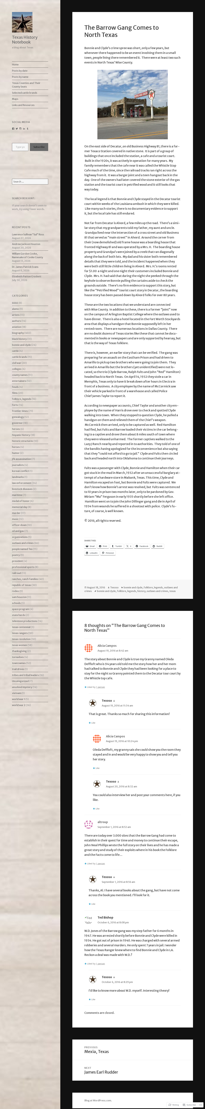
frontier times (20, 410)
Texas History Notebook (25, 40)
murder (16, 513)
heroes (16, 428)
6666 (15, 302)
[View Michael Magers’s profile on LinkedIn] (24, 128)
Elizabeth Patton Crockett (26, 276)
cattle (15, 350)
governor (17, 422)
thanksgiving (19, 651)
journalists (18, 464)
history (141, 591)
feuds (15, 386)
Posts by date (19, 70)
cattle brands (19, 356)
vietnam (16, 693)
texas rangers (20, 633)
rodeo (15, 591)
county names (20, 374)
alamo (15, 308)
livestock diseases (22, 488)
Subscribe (39, 146)
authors (16, 320)
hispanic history (21, 434)
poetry (16, 555)
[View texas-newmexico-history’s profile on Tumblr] (27, 128)
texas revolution (21, 639)
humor (16, 452)
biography (18, 332)
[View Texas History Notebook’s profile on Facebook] (13, 128)
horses (16, 446)
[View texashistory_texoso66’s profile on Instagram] (20, 128)
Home (15, 64)
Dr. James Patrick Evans (25, 266)
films (15, 392)
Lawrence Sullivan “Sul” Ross (28, 234)
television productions (24, 621)
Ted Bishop (105, 917)
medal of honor (20, 500)
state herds (18, 615)
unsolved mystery (22, 687)
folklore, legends (21, 398)
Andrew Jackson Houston (26, 244)
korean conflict (20, 470)
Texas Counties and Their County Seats (26, 84)
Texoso (114, 587)
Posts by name (20, 76)
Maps (15, 98)
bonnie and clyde (21, 344)
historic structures (22, 440)
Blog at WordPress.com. (98, 1100)
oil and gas (18, 531)
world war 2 (18, 705)
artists (16, 314)
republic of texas (21, 585)
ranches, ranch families (25, 579)
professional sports (23, 567)
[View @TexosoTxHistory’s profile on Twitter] (17, 128)
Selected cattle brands (24, 92)
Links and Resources (23, 105)
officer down (19, 525)
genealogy (18, 416)
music (15, 519)
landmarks (18, 476)
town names (19, 663)
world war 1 (18, 699)
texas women (19, 645)
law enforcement (21, 482)
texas (172, 591)
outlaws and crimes (23, 543)
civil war (16, 362)
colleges (16, 368)
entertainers (19, 380)
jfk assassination (21, 458)
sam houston (19, 597)
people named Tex (22, 549)
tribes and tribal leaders (25, 675)
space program (20, 609)
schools (16, 603)
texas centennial (21, 627)
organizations (20, 537)
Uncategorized (20, 681)
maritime (17, 494)
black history (19, 338)
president (17, 561)
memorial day (19, 506)
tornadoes (18, 657)
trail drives (18, 669)
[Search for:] (30, 181)
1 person (100, 687)
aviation (16, 326)
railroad (16, 573)
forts (15, 404)
